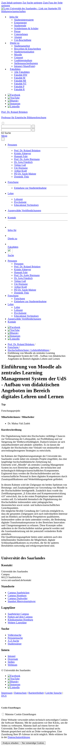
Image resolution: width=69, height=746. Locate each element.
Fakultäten (15, 69)
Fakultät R (19, 89)
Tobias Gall (20, 165)
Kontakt (12, 217)
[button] (6, 133)
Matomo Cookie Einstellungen (20, 714)
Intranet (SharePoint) (24, 66)
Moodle (18, 54)
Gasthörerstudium (23, 60)
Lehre (11, 193)
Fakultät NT (20, 83)
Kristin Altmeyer (22, 153)
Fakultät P (19, 86)
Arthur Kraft (20, 170)
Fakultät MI (20, 80)
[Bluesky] (13, 100)
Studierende (20, 25)
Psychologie (20, 202)
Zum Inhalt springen (11, 2)
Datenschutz (20, 693)
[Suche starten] (33, 126)
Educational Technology (26, 205)
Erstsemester (20, 22)
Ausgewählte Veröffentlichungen (24, 210)
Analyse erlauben (11, 743)
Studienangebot (22, 45)
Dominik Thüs (21, 176)
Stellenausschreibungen (26, 63)
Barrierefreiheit (36, 693)
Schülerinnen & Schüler (26, 28)
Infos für (13, 16)
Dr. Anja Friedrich (23, 162)
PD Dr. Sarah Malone (25, 173)
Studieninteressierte (24, 19)
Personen (12, 144)
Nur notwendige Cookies (33, 743)
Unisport (18, 57)
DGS (4, 695)
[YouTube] (14, 97)
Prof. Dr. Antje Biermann (27, 159)
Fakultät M (19, 77)
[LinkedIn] (14, 106)
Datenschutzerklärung (19, 737)
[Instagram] (14, 103)
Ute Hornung (21, 168)
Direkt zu (14, 43)
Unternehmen (21, 34)
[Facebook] (14, 95)
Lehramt (18, 199)
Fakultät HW (20, 75)
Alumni (18, 37)
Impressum (6, 693)
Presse (17, 31)
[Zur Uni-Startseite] (29, 8)
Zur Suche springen (32, 2)
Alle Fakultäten (22, 72)
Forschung (13, 182)
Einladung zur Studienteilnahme (30, 188)
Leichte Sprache (53, 693)
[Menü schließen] (2, 139)
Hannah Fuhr (21, 156)
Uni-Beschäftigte (22, 40)
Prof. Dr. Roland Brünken (27, 150)
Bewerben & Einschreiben (27, 48)
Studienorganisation (24, 51)
